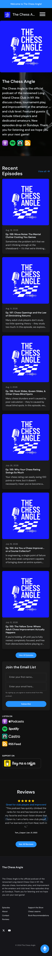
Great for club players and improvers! (26, 804)
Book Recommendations (38, 915)
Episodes (6, 907)
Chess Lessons (34, 911)
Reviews (5, 919)
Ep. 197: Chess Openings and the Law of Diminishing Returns (26, 314)
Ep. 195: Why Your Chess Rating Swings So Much (23, 471)
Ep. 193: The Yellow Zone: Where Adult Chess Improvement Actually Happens (25, 629)
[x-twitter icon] (3, 930)
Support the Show (35, 907)
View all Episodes (26, 655)
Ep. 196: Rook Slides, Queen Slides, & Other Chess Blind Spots (26, 393)
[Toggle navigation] (42, 14)
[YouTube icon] (9, 930)
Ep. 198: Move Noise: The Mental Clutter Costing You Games (23, 236)
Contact (5, 915)
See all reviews (26, 844)
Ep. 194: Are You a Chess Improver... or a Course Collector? (25, 550)
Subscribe (26, 704)
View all (42, 171)
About (5, 911)
